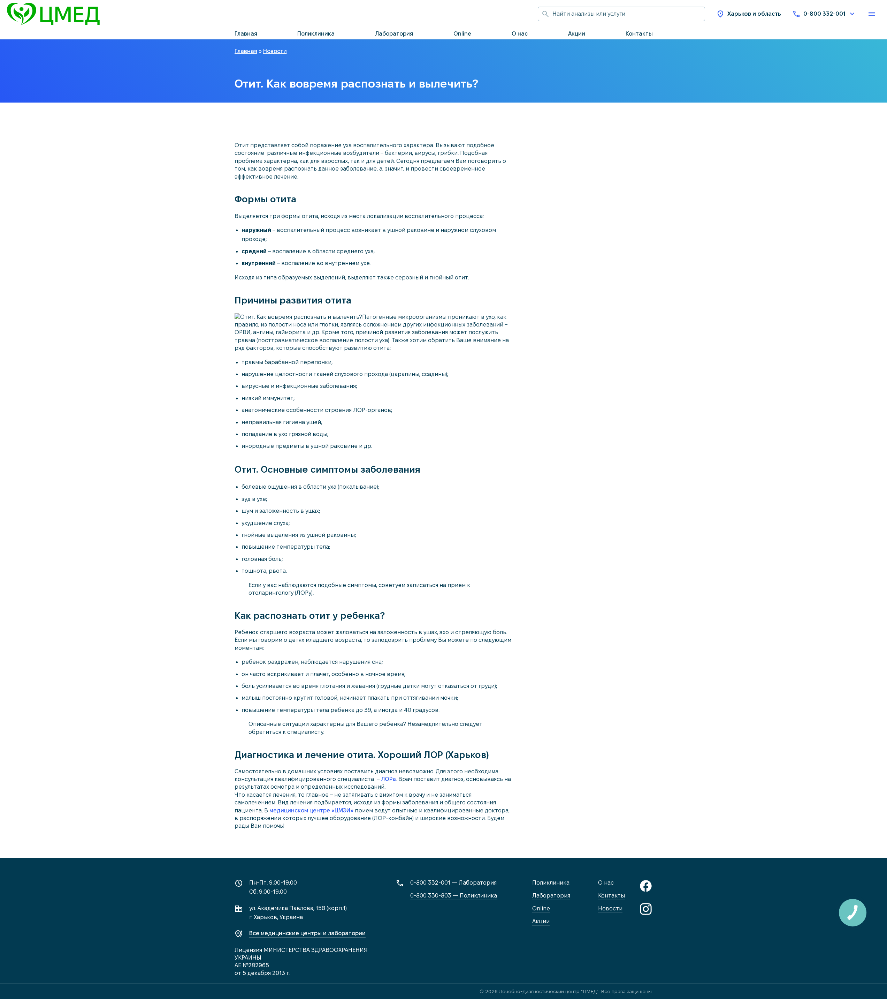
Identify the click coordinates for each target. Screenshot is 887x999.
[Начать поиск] (545, 14)
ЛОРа (388, 779)
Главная (246, 34)
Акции (576, 34)
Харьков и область (754, 14)
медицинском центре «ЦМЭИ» (311, 810)
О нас (520, 34)
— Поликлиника (453, 896)
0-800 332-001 (824, 14)
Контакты (639, 34)
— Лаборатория (453, 883)
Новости (610, 908)
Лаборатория (394, 34)
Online (462, 34)
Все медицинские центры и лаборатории (307, 933)
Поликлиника (316, 34)
